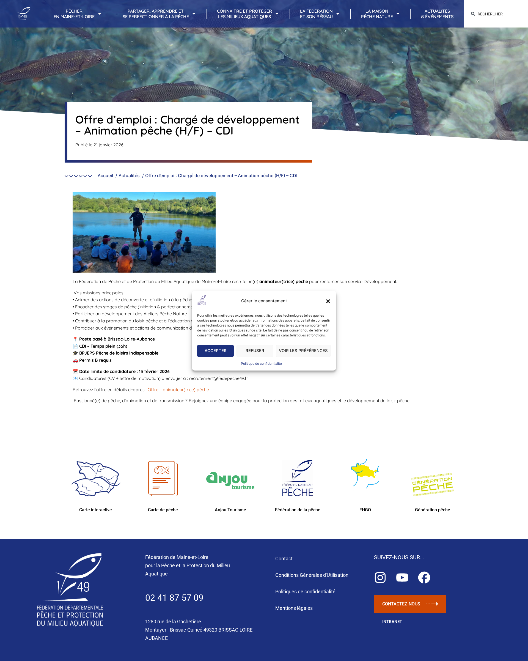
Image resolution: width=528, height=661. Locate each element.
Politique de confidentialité (261, 363)
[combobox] (496, 14)
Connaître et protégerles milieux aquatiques (244, 13)
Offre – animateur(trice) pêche (178, 389)
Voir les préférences (303, 350)
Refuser (255, 350)
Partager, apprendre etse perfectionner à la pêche (156, 13)
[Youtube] (402, 577)
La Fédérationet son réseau (316, 13)
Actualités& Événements (437, 13)
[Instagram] (380, 577)
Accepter (216, 350)
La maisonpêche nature (377, 13)
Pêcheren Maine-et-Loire (74, 13)
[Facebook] (424, 577)
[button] (328, 301)
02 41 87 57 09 (174, 598)
